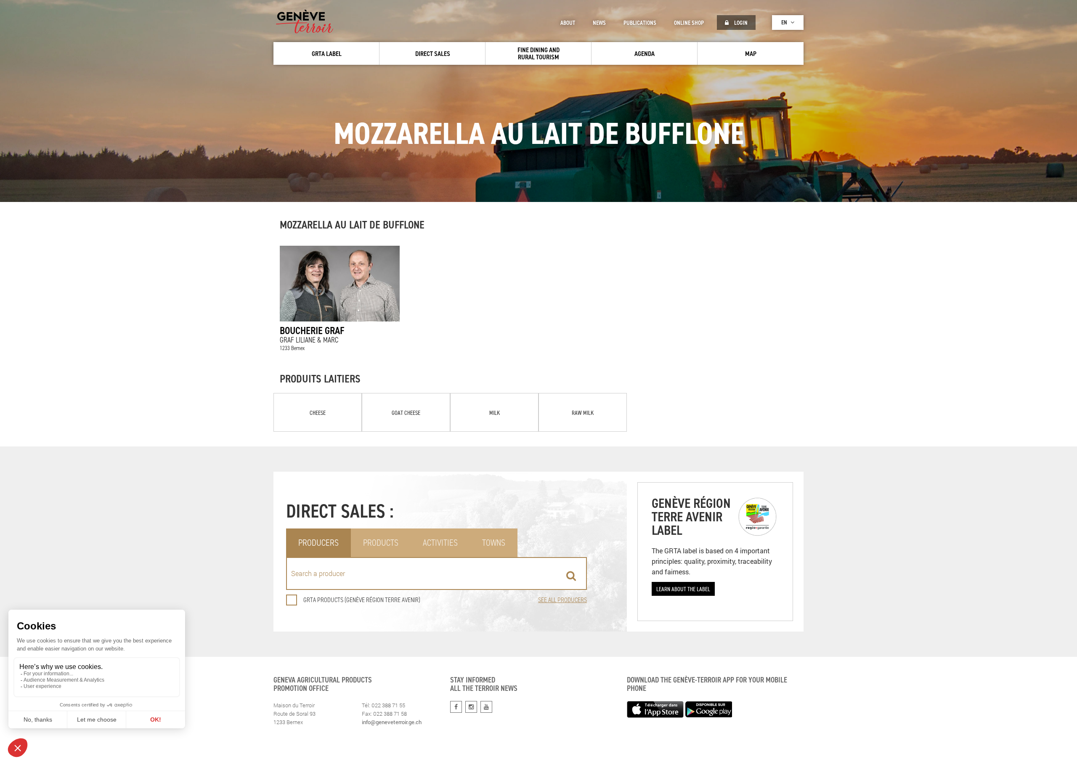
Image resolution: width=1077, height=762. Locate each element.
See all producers (562, 600)
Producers (318, 542)
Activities (440, 542)
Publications (639, 23)
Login (740, 23)
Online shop (689, 23)
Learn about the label (683, 588)
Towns (493, 542)
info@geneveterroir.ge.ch (392, 722)
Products (380, 542)
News (599, 23)
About (567, 23)
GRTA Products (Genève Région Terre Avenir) (361, 600)
